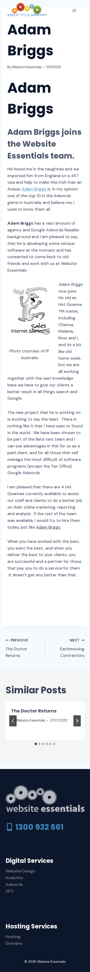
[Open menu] (74, 10)
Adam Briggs (34, 189)
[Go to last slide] (13, 720)
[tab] (36, 744)
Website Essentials (27, 67)
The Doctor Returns (17, 648)
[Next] (77, 720)
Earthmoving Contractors (72, 648)
